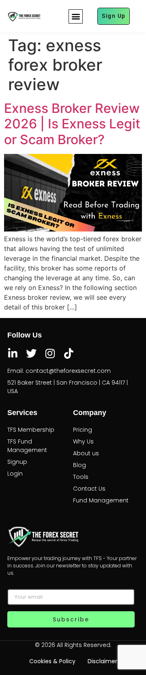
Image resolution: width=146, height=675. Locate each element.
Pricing (82, 430)
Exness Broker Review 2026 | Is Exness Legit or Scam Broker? (72, 123)
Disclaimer (102, 661)
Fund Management (101, 500)
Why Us (83, 441)
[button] (76, 16)
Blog (79, 465)
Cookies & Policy (52, 661)
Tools (80, 477)
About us (86, 453)
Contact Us (89, 489)
